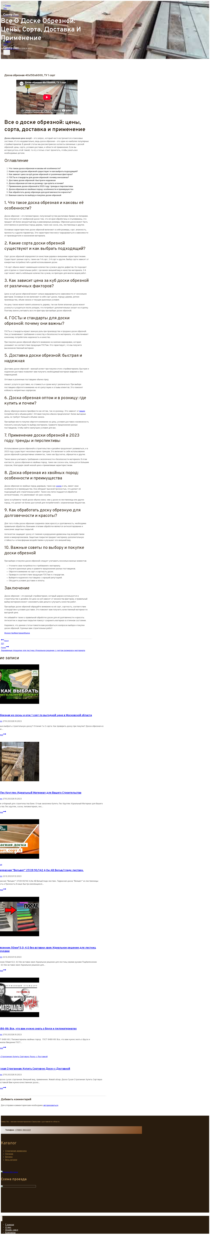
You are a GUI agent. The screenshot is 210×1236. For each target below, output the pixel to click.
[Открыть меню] (6, 52)
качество (9, 633)
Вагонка (8, 1157)
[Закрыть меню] (1, 1218)
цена (27, 633)
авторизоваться (50, 1105)
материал (19, 633)
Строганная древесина (16, 1151)
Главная (14, 21)
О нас (13, 24)
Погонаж (9, 1154)
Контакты (15, 30)
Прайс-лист (16, 27)
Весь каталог (11, 1160)
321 (5, 642)
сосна (58, 486)
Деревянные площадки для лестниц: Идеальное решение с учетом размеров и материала (43, 649)
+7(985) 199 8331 (23, 1130)
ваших (82, 411)
